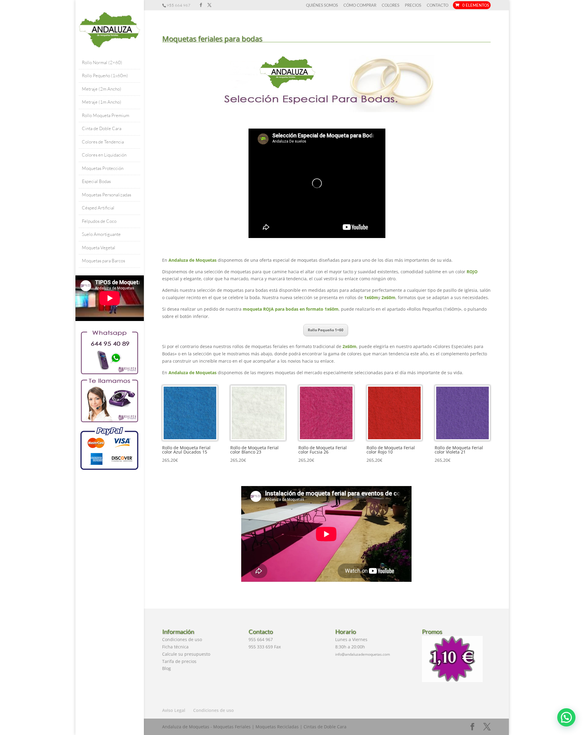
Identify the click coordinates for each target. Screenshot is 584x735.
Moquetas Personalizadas (106, 195)
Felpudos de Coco (99, 221)
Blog (166, 668)
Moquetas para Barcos (103, 261)
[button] (566, 717)
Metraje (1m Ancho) (101, 102)
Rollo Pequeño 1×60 (325, 330)
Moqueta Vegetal (98, 247)
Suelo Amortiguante (101, 234)
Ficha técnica (175, 647)
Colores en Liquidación (104, 155)
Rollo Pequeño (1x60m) (105, 75)
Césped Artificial (98, 208)
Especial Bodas (96, 181)
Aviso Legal (173, 710)
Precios (413, 5)
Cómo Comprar (359, 5)
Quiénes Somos (322, 5)
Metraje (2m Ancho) (101, 89)
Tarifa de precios (179, 661)
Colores (390, 5)
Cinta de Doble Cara (101, 128)
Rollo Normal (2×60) (102, 62)
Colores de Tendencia (103, 142)
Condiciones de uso (182, 639)
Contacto (437, 5)
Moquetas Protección (102, 168)
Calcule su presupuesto (186, 654)
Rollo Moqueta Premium (105, 115)
